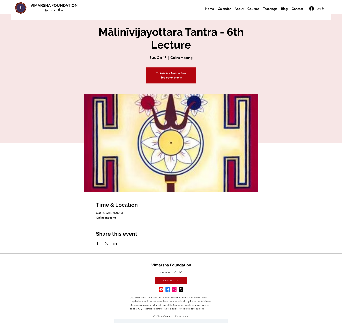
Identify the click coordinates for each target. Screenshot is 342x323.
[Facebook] (167, 289)
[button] (238, 8)
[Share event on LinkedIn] (115, 243)
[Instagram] (174, 289)
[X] (181, 289)
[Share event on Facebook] (97, 243)
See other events (171, 77)
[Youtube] (161, 289)
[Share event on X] (106, 243)
